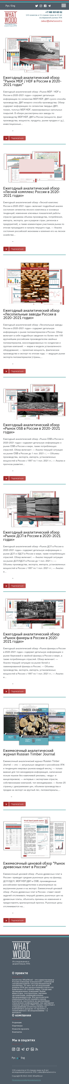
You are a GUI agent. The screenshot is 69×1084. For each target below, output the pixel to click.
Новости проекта (20, 1029)
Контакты (17, 1032)
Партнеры (17, 1025)
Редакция (17, 1022)
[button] (14, 138)
